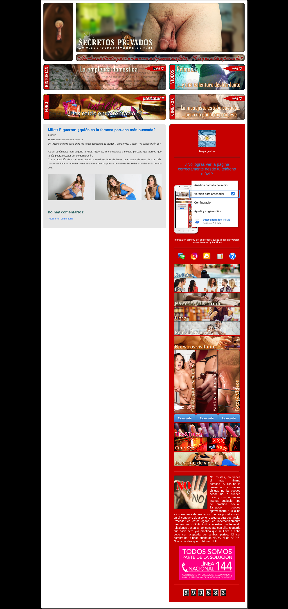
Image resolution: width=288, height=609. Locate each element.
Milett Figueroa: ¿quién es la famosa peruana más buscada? (101, 130)
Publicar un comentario (60, 218)
